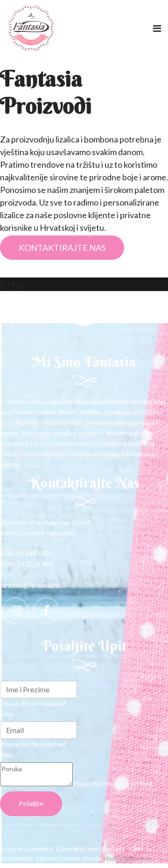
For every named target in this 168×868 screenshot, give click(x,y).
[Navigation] (157, 28)
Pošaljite (31, 803)
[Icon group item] (15, 611)
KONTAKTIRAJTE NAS (62, 247)
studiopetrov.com (127, 858)
